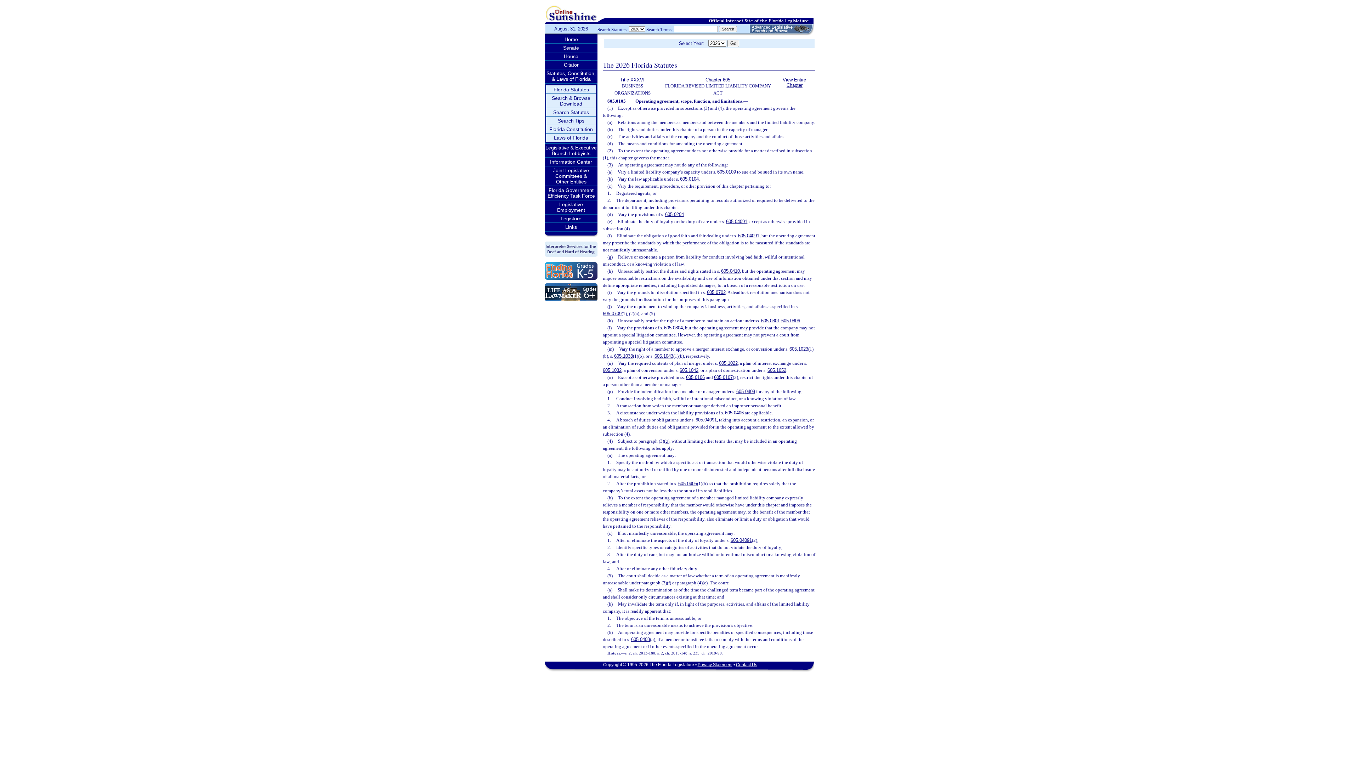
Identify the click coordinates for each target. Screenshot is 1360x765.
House (571, 56)
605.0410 (730, 271)
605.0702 (716, 292)
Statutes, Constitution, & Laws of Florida (571, 76)
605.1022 (728, 363)
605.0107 (723, 377)
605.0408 (745, 391)
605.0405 (687, 483)
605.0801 (770, 320)
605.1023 (798, 349)
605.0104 (689, 179)
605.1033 (623, 356)
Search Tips (571, 121)
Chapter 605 (718, 80)
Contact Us (746, 664)
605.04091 (736, 221)
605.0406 (734, 412)
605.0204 (674, 214)
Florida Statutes (571, 89)
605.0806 (790, 320)
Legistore (571, 218)
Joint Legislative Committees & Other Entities (571, 176)
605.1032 (612, 370)
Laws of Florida (571, 138)
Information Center (571, 162)
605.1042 (689, 370)
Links (571, 227)
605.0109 (726, 172)
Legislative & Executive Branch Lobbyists (571, 150)
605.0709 (612, 313)
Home (571, 39)
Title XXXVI (632, 80)
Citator (571, 65)
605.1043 (663, 356)
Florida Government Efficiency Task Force (571, 193)
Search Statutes (571, 112)
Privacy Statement (715, 664)
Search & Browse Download (571, 101)
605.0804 (673, 327)
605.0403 (640, 639)
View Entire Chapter (794, 82)
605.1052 (776, 370)
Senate (571, 48)
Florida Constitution (571, 129)
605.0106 (695, 377)
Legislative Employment (571, 207)
